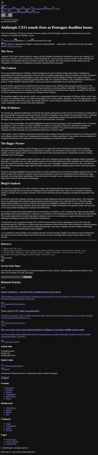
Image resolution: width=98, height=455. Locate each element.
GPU (6, 12)
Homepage (19, 366)
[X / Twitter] (2, 379)
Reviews (27, 9)
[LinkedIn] (5, 379)
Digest (49, 9)
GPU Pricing (11, 408)
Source (19, 248)
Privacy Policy (11, 439)
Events (37, 12)
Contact (9, 428)
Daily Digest (10, 396)
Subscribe (27, 277)
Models (22, 12)
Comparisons (39, 9)
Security (14, 12)
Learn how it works (14, 46)
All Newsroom (9, 366)
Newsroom (8, 9)
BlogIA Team (9, 41)
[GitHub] (8, 379)
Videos (57, 9)
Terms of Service (12, 442)
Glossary (9, 430)
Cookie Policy (11, 444)
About (8, 424)
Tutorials (18, 9)
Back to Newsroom (11, 19)
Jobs (30, 12)
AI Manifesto (11, 426)
